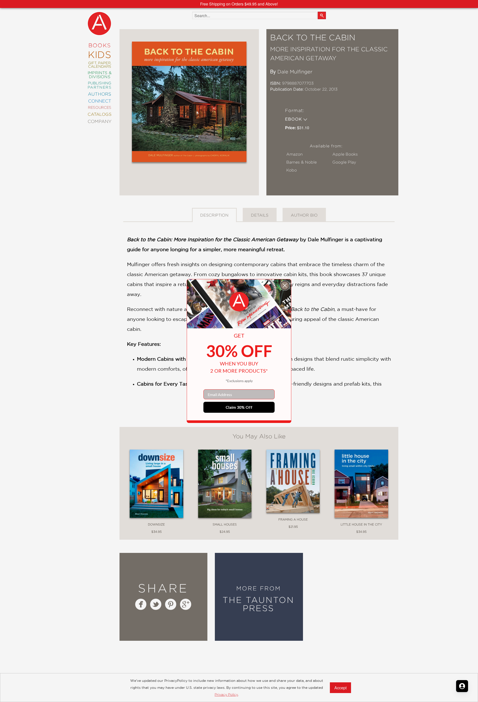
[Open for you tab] (462, 686)
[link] (239, 302)
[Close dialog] (284, 285)
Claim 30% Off (239, 407)
